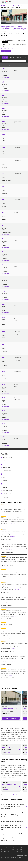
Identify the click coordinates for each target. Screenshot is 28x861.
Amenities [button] (5, 61)
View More (14, 683)
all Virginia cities (17, 794)
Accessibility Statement (17, 851)
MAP (4, 11)
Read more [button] (13, 523)
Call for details (5, 77)
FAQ (13, 847)
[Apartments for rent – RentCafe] (8, 2)
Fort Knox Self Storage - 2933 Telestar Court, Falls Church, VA (10, 709)
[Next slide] (25, 16)
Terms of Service (12, 849)
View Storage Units (11, 718)
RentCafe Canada (23, 855)
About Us (3, 847)
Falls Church (13, 5)
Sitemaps (6, 849)
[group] (5, 57)
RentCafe (3, 5)
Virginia (8, 5)
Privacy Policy (20, 849)
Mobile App (17, 847)
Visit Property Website (8, 48)
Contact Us (8, 847)
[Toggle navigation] (2, 2)
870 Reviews (12, 31)
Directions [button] (5, 41)
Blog (2, 849)
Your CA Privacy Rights (6, 851)
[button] (6, 51)
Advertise (22, 847)
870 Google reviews (17, 504)
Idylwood (19, 5)
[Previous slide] (0, 57)
